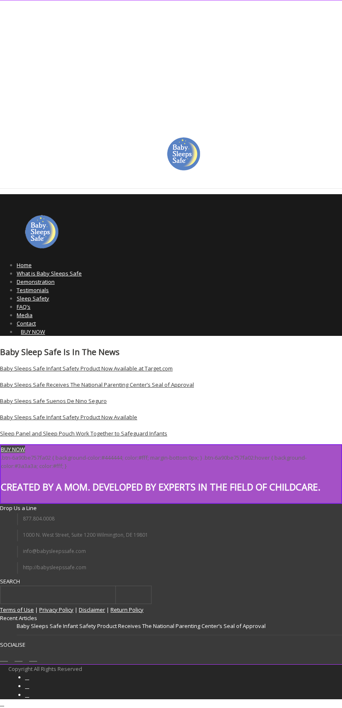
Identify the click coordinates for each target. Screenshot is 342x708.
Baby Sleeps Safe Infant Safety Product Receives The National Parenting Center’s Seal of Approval (141, 626)
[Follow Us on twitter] (19, 656)
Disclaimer (92, 609)
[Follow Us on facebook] (4, 656)
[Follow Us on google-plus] (33, 656)
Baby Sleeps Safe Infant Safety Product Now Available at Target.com (86, 368)
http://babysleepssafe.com (54, 567)
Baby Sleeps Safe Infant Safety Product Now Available (68, 417)
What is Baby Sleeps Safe (49, 273)
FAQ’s (23, 306)
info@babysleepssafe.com (54, 551)
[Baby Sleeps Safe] (183, 168)
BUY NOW (33, 331)
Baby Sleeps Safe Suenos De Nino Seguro (53, 401)
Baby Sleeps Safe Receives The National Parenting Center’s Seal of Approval (97, 384)
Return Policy (127, 609)
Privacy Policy (56, 609)
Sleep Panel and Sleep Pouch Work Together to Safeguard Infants (83, 433)
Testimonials (33, 290)
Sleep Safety (33, 298)
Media (25, 315)
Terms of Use (17, 609)
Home (24, 265)
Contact (26, 323)
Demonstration (36, 281)
